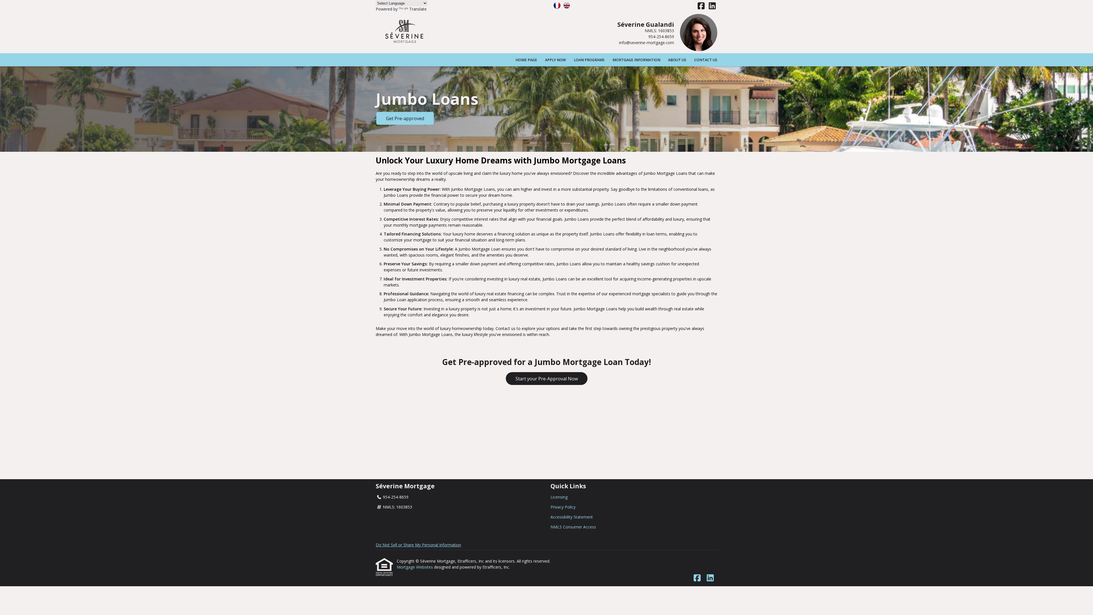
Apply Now (555, 60)
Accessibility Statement (571, 517)
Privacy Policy (563, 507)
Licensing (559, 497)
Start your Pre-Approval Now (546, 379)
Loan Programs (589, 60)
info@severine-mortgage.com (646, 42)
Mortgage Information (636, 60)
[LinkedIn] (712, 6)
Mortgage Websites (415, 567)
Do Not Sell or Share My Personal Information (418, 545)
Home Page (526, 60)
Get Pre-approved (405, 118)
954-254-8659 (661, 36)
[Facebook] (701, 6)
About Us (677, 60)
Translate (418, 9)
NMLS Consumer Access (573, 527)
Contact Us (705, 60)
